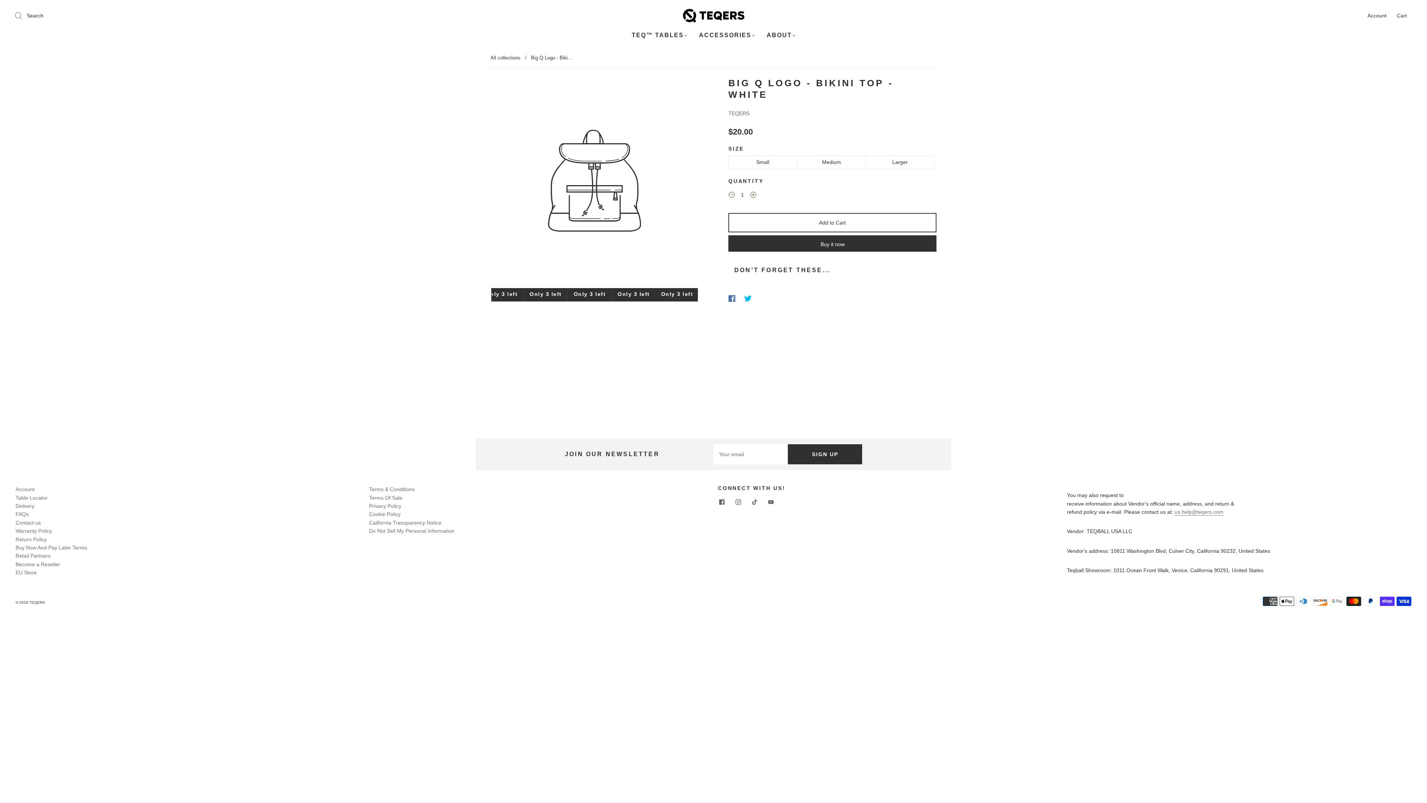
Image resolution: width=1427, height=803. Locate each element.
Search (35, 16)
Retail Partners (33, 556)
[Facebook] (732, 298)
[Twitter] (748, 298)
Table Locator (32, 498)
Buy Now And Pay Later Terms (51, 548)
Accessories (725, 35)
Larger (900, 162)
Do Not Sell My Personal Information (411, 531)
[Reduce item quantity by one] (732, 196)
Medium (831, 162)
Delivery (25, 506)
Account (1377, 16)
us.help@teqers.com (1199, 512)
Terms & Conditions (392, 489)
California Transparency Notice (405, 523)
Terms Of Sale (385, 498)
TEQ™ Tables (658, 35)
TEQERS (739, 113)
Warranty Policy (34, 531)
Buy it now (833, 244)
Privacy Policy (385, 506)
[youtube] (771, 502)
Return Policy (31, 539)
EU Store (26, 572)
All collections (506, 58)
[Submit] (23, 15)
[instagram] (738, 502)
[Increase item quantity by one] (753, 196)
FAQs (22, 514)
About (779, 35)
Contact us (28, 523)
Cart (1402, 16)
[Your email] (751, 454)
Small (762, 162)
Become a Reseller (38, 564)
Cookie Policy (385, 514)
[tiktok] (754, 502)
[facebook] (722, 502)
